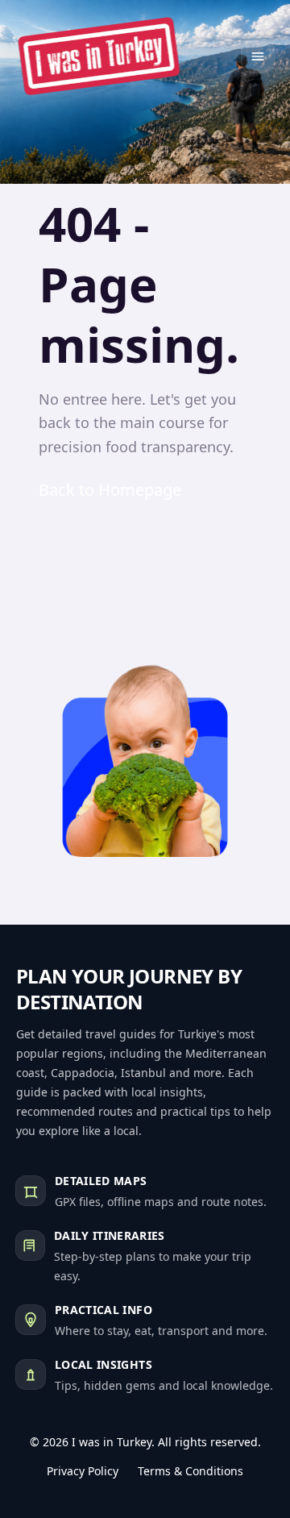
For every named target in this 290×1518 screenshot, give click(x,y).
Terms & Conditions (190, 1470)
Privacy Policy (82, 1470)
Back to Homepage (110, 490)
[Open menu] (258, 56)
